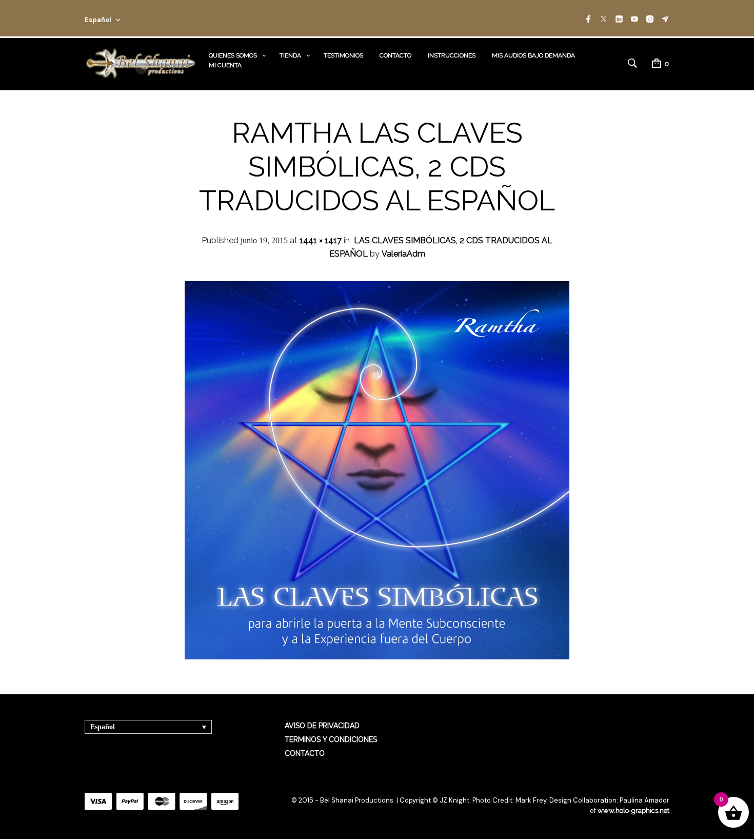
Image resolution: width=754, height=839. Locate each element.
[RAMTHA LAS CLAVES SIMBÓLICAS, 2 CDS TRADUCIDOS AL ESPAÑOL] (377, 656)
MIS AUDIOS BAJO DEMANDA (533, 55)
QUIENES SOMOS (233, 55)
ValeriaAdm (403, 254)
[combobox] (116, 18)
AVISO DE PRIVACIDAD (322, 725)
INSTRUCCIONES (451, 55)
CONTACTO (395, 55)
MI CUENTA (225, 65)
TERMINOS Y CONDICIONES (331, 739)
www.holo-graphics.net (633, 810)
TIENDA (290, 55)
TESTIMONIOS (343, 55)
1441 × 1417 (321, 240)
